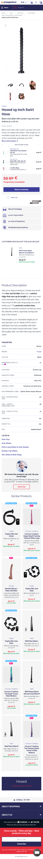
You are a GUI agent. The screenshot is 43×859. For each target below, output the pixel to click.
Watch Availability (21, 189)
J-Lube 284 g (14, 168)
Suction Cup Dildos (9, 451)
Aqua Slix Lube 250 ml (18, 161)
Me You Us (13, 159)
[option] (21, 255)
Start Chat (21, 487)
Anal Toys (20, 13)
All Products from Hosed (21, 786)
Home (4, 13)
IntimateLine (14, 149)
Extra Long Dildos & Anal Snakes (12, 15)
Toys (11, 13)
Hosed (4, 106)
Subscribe (21, 844)
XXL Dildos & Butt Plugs (12, 455)
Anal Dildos (31, 13)
